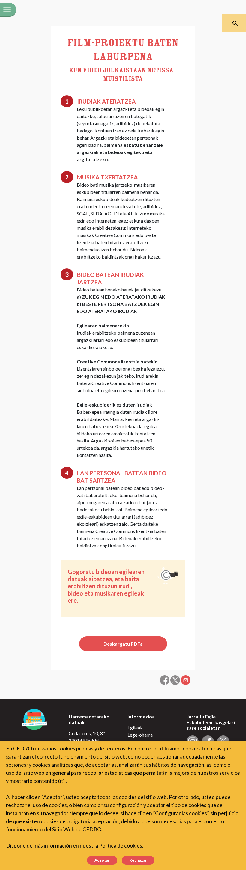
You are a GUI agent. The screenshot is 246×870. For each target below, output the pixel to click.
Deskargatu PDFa (123, 644)
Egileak (135, 727)
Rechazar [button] (138, 860)
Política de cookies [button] (120, 845)
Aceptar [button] (102, 860)
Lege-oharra (140, 735)
